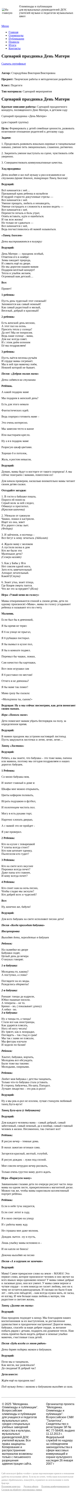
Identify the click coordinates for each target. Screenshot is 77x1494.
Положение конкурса (10, 1486)
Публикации (16, 38)
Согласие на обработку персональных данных (21, 1489)
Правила (14, 41)
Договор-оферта (30, 1486)
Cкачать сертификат (13, 63)
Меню (5, 26)
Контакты (15, 48)
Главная (13, 32)
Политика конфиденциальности (55, 1486)
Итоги (12, 45)
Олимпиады (16, 35)
